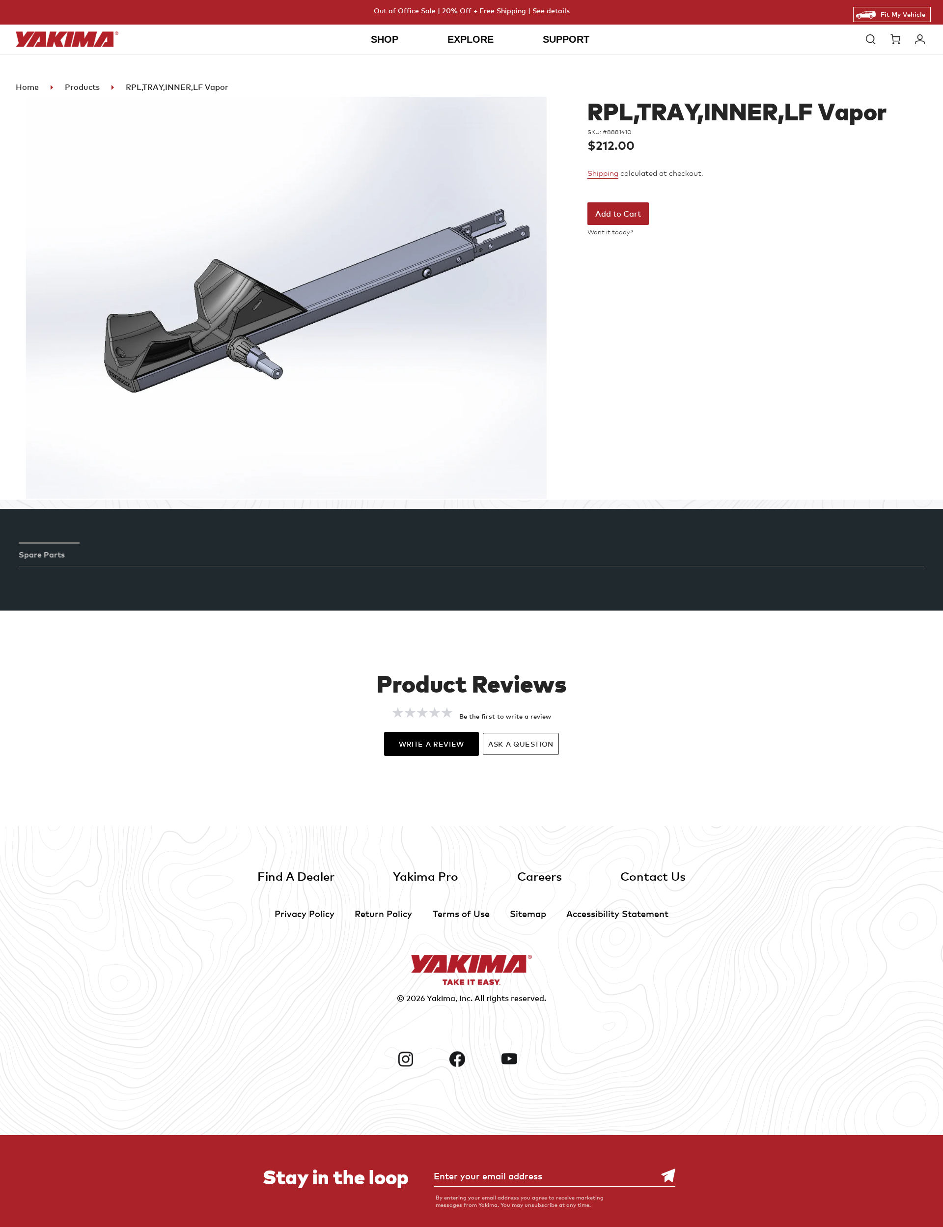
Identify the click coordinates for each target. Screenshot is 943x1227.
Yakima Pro (425, 876)
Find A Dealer (295, 876)
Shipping (602, 173)
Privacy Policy (304, 913)
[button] (873, 39)
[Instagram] (420, 1059)
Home (27, 87)
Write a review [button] (431, 744)
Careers (539, 876)
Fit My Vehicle (903, 14)
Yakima (441, 998)
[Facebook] (471, 1059)
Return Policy (383, 913)
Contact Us (653, 876)
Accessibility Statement (617, 913)
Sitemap (528, 913)
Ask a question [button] (521, 744)
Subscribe (663, 1176)
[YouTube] (523, 1059)
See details (551, 10)
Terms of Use (461, 913)
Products (82, 87)
